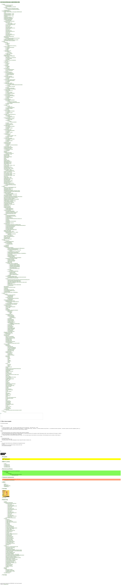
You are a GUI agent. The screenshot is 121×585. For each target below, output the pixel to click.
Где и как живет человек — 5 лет (9, 165)
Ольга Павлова (10, 330)
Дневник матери (8, 351)
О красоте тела (8, 563)
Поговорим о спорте (7, 188)
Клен (7, 396)
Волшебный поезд (9, 338)
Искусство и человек (7, 205)
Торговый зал (6, 246)
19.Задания (8, 120)
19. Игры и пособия (9, 123)
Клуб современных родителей (11, 6)
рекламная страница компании (15, 265)
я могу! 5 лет (8, 32)
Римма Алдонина (11, 329)
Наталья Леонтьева (11, 320)
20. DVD (7, 128)
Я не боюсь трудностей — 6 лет (9, 183)
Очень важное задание (7, 166)
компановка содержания (8, 17)
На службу (7, 380)
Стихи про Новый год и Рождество (11, 303)
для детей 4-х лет (7, 465)
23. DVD (7, 141)
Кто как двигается (9, 384)
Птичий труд (8, 400)
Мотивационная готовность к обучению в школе (12, 190)
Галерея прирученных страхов (11, 184)
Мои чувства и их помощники (11, 57)
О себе (3, 410)
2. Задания (7, 48)
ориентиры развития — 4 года (9, 14)
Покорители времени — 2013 (9, 231)
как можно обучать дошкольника (11, 229)
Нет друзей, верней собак (10, 385)
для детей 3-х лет (7, 464)
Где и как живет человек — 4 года (9, 173)
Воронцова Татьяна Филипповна (13, 298)
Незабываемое (8, 333)
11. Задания (8, 81)
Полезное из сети (7, 223)
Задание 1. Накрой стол (10, 170)
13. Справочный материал (10, 93)
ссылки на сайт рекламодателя (15, 266)
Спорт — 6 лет (6, 164)
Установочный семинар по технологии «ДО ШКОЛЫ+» (17, 253)
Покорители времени (11, 256)
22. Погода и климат (7, 133)
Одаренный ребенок (11, 255)
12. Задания (8, 85)
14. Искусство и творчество (8, 94)
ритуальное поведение (9, 228)
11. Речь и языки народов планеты (9, 79)
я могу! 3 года (8, 25)
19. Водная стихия (7, 117)
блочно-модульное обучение (10, 215)
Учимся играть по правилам (10, 558)
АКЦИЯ (9, 275)
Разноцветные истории (10, 404)
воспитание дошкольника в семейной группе (13, 224)
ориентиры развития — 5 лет (9, 15)
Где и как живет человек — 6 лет (9, 175)
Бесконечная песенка (9, 389)
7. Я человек (6, 65)
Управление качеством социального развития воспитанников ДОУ (19, 279)
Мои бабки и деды (11, 349)
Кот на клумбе (8, 403)
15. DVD (7, 104)
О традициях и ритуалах (8, 203)
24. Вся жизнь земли (7, 143)
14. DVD (7, 98)
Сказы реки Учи (10, 285)
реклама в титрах (12, 272)
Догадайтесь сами (9, 340)
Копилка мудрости (11, 315)
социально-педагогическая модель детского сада (14, 218)
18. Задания (8, 115)
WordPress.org (6, 486)
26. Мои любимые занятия (8, 147)
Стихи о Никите (8, 391)
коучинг (11, 250)
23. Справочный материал (10, 138)
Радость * (9, 364)
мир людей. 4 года (11, 508)
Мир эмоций (10, 261)
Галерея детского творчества (10, 294)
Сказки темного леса (9, 297)
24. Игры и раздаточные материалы (12, 144)
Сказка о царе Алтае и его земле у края (12, 374)
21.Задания (8, 131)
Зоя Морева (10, 318)
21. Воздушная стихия (7, 129)
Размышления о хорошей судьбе (9, 204)
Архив (5, 411)
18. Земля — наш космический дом (9, 114)
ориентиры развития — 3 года (9, 13)
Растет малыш (6, 157)
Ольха (9, 362)
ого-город (9, 269)
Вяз (8, 359)
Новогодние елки (9, 366)
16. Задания (8, 105)
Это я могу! (6, 185)
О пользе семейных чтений (8, 193)
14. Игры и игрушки (9, 97)
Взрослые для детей (9, 569)
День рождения (8, 377)
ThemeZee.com (6, 584)
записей (6, 484)
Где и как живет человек (8, 174)
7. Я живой (8, 66)
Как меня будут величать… (12, 45)
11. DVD (7, 82)
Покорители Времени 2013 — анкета (12, 232)
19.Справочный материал (10, 118)
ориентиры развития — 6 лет (9, 16)
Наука (5, 158)
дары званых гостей (9, 314)
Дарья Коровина (10, 295)
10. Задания (8, 77)
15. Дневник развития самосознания (14, 102)
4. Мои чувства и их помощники (9, 55)
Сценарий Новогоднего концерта (11, 304)
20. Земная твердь (7, 125)
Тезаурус (5, 214)
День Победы (8, 395)
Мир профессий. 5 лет (7, 162)
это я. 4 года (8, 26)
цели (5, 12)
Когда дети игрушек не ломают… (9, 198)
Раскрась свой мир (9, 305)
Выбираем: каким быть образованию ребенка (13, 557)
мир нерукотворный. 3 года (10, 24)
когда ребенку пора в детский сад (9, 40)
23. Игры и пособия (9, 140)
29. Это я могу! (6, 150)
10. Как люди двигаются (8, 76)
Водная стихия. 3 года (9, 124)
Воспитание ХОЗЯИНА (8, 194)
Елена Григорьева (11, 319)
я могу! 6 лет (8, 35)
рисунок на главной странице (14, 264)
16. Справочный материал (10, 107)
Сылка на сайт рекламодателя (14, 268)
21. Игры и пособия (9, 132)
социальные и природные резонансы (16, 474)
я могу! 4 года (8, 28)
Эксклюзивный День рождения (13, 277)
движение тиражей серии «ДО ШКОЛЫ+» (11, 292)
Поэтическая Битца (9, 342)
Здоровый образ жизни (8, 152)
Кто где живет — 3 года (8, 172)
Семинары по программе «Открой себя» (14, 249)
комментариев (7, 485)
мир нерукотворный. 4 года (10, 27)
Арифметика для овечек (10, 378)
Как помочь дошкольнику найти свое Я (14, 281)
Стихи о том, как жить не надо (11, 397)
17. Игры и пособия (9, 112)
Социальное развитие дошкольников (14, 251)
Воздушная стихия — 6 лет (8, 178)
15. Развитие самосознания (12, 101)
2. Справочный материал (10, 47)
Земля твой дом (8, 406)
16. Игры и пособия (9, 108)
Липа (9, 361)
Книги (7, 278)
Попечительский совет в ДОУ (11, 213)
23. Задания (8, 139)
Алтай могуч (10, 353)
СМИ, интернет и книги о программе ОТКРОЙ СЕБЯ (13, 11)
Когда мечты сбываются (12, 347)
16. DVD (7, 109)
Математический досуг (10, 369)
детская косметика (7, 291)
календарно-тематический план (9, 21)
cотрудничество (6, 240)
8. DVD (7, 71)
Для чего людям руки (9, 72)
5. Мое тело (8, 522)
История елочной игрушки (10, 300)
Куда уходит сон (8, 373)
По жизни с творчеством (10, 570)
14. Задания (8, 96)
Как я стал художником (10, 336)
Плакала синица (8, 386)
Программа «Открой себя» (8, 502)
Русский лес (10, 311)
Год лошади (10, 302)
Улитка (7, 367)
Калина (9, 358)
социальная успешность (10, 222)
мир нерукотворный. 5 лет (10, 31)
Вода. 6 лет (6, 176)
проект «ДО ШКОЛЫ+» (8, 242)
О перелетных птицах (9, 398)
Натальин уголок (9, 339)
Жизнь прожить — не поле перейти (10, 200)
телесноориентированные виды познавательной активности (16, 225)
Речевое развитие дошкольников (13, 252)
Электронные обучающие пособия (11, 258)
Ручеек (7, 381)
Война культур (10, 354)
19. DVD (7, 122)
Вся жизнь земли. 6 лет (8, 238)
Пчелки (7, 387)
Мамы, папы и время (7, 230)
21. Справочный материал (10, 130)
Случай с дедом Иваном (12, 348)
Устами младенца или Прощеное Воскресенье (13, 368)
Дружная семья (8, 401)
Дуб (6, 392)
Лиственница (8, 402)
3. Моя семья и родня (7, 50)
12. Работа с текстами (11, 86)
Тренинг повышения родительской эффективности (16, 248)
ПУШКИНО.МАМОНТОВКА (15, 323)
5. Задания (7, 61)
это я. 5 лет (8, 29)
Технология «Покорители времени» (14, 9)
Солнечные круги (9, 372)
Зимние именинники (7, 207)
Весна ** (9, 365)
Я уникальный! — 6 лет (8, 154)
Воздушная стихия (7, 179)
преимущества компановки (8, 18)
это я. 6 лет (9, 514)
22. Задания (8, 134)
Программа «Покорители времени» (15, 257)
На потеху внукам (11, 350)
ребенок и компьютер (9, 227)
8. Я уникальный (7, 68)
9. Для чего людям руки (10, 74)
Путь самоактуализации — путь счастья (10, 195)
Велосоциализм (10, 346)
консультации (6, 286)
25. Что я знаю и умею (7, 146)
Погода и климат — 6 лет (12, 135)
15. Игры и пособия (9, 103)
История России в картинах (10, 341)
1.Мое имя (6, 42)
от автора (5, 7)
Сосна (7, 390)
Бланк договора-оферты (10, 241)
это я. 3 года (10, 504)
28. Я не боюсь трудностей (10, 543)
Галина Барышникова (11, 327)
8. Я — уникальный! (9, 70)
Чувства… (7, 219)
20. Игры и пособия (9, 127)
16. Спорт (7, 532)
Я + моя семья (10, 254)
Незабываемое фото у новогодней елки (12, 301)
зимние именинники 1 (9, 208)
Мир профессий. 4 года (8, 161)
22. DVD (7, 137)
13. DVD (7, 91)
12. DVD (7, 87)
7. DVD (7, 67)
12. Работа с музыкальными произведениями (15, 84)
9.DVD (7, 75)
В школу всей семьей (7, 192)
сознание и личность (9, 217)
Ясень (9, 357)
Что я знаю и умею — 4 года (8, 168)
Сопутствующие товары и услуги (11, 276)
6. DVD (7, 64)
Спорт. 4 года (10, 106)
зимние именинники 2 (9, 209)
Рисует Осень (8, 376)
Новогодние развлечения (8, 299)
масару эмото (10, 119)
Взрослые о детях (7, 334)
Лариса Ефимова (10, 322)
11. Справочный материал (10, 80)
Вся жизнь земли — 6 (7, 182)
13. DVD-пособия (9, 58)
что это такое (8, 307)
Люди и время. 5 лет (9, 90)
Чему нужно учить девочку (10, 547)
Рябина (11, 312)
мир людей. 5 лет (9, 30)
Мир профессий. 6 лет (7, 163)
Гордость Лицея (8, 5)
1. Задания (7, 44)
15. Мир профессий (9, 531)
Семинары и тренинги (9, 247)
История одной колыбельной (10, 383)
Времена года (10, 283)
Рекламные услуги (9, 262)
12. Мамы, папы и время (10, 83)
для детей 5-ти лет (7, 466)
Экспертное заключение (12, 233)
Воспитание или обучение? (8, 189)
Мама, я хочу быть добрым (10, 337)
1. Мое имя (8, 43)
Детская (3, 41)
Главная (3, 4)
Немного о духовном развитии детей (10, 187)
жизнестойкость (8, 216)
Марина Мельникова (11, 328)
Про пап (5, 159)
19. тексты (9, 121)
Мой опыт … (10, 234)
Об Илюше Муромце (11, 116)
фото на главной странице (14, 274)
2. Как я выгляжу (7, 46)
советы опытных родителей (10, 226)
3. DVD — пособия (9, 53)
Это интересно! (6, 335)
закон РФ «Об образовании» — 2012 (12, 211)
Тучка (7, 405)
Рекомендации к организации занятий (12, 8)
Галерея (3, 293)
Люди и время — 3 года (12, 23)
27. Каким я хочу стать (7, 148)
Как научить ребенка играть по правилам (10, 197)
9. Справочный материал (10, 73)
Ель (6, 399)
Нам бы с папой (6, 155)
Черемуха (9, 360)
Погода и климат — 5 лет (8, 180)
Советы (3, 186)
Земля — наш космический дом (9, 236)
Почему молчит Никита (8, 156)
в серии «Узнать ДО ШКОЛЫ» (13, 263)
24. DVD (7, 145)
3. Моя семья (8, 54)
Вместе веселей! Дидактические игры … (14, 280)
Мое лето (7, 375)
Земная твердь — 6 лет (7, 177)
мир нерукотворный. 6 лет (10, 34)
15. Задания (8, 100)
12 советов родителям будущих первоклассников (12, 191)
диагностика (6, 288)
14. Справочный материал (10, 95)
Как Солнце (8, 407)
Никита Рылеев (10, 296)
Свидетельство (6, 245)
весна (7, 363)
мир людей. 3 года (9, 22)
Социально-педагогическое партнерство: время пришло (13, 196)
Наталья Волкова (10, 326)
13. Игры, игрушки (9, 92)
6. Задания (7, 63)
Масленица (8, 344)
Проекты (5, 151)
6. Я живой (6, 62)
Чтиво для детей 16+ (9, 352)
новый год (11, 270)
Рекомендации (6, 37)
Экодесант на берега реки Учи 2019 (13, 343)
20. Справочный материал (10, 126)
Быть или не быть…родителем (9, 202)
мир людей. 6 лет (9, 33)
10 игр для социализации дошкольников (14, 284)
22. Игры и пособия (9, 136)
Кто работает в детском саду (8, 235)
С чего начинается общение (8, 201)
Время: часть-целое (9, 243)
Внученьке (8, 355)
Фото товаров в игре (13, 267)
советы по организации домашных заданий (11, 39)
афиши (7, 308)
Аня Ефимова (12, 316)
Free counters (4, 497)
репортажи (8, 309)
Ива (10, 313)
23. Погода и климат (7, 142)
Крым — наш (8, 379)
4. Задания (7, 56)
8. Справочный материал (10, 69)
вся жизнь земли (8, 20)
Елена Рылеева (8, 408)
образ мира (8, 220)
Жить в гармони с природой (10, 306)
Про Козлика (8, 370)
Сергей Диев (10, 325)
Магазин (3, 239)
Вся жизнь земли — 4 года (8, 167)
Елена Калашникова (11, 331)
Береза (7, 394)
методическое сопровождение (9, 36)
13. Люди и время (7, 89)
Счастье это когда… (7, 206)
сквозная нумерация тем (8, 19)
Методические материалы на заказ (9, 287)
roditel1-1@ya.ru (7, 458)
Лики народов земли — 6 (8, 181)
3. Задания (7, 51)
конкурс (7, 244)
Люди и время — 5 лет (7, 169)
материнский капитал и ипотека (11, 212)
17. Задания (8, 111)
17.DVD (7, 113)
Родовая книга (8, 345)
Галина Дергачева (13, 317)
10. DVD (7, 78)
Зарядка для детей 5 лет (10, 153)
